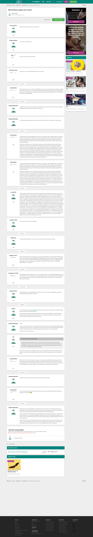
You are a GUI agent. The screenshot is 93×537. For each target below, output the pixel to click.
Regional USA (61, 519)
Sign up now (76, 52)
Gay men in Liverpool (49, 524)
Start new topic (47, 19)
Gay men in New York (62, 521)
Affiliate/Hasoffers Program (36, 533)
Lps (13, 337)
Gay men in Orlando (62, 528)
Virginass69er (13, 40)
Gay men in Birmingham (50, 525)
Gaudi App (33, 528)
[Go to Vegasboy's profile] (13, 242)
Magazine (16, 522)
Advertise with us (18, 534)
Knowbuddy (13, 88)
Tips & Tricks (34, 524)
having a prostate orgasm (34, 309)
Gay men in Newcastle (49, 527)
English (60, 1)
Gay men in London (49, 521)
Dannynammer (13, 70)
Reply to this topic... (19, 437)
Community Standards (19, 533)
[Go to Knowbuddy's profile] (13, 92)
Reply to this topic (58, 19)
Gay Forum (17, 524)
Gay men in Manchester (50, 522)
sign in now (34, 431)
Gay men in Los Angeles (63, 524)
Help (32, 522)
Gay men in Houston (62, 530)
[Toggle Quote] (21, 338)
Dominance (75, 21)
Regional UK (48, 519)
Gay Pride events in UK (50, 530)
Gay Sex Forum (21, 14)
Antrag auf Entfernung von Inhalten (21, 530)
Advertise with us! (35, 532)
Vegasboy (13, 237)
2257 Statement (17, 531)
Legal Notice (17, 527)
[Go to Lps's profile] (13, 341)
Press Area (33, 525)
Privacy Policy (17, 528)
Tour (16, 521)
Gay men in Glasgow (49, 528)
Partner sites (34, 527)
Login (66, 1)
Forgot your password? (36, 521)
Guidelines (84, 5)
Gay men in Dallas (62, 525)
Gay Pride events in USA (63, 531)
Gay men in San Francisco (63, 522)
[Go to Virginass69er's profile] (13, 45)
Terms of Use (17, 525)
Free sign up (73, 1)
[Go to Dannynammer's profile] (13, 75)
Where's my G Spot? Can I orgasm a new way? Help (17, 451)
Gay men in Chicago (62, 527)
